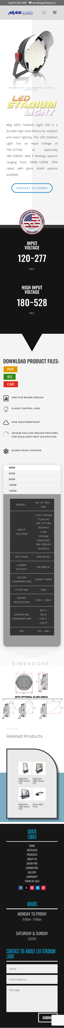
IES (9, 376)
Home (32, 846)
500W (12, 467)
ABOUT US (32, 859)
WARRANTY (32, 877)
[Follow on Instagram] (32, 888)
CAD (10, 384)
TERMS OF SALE (32, 881)
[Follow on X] (26, 888)
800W (12, 479)
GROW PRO (32, 863)
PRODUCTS (32, 854)
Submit (47, 1017)
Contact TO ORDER (32, 188)
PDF (10, 369)
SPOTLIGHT (32, 850)
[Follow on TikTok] (43, 888)
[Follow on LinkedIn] (38, 888)
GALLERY (32, 872)
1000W (13, 485)
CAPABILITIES (32, 868)
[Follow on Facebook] (20, 888)
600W (12, 473)
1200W (13, 490)
